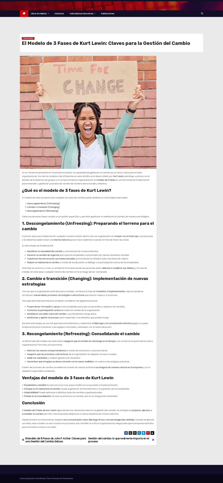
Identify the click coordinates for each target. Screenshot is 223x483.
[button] (202, 13)
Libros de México (39, 13)
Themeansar (67, 478)
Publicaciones (107, 13)
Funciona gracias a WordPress (33, 478)
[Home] (24, 13)
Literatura (59, 13)
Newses (55, 478)
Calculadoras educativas (82, 13)
